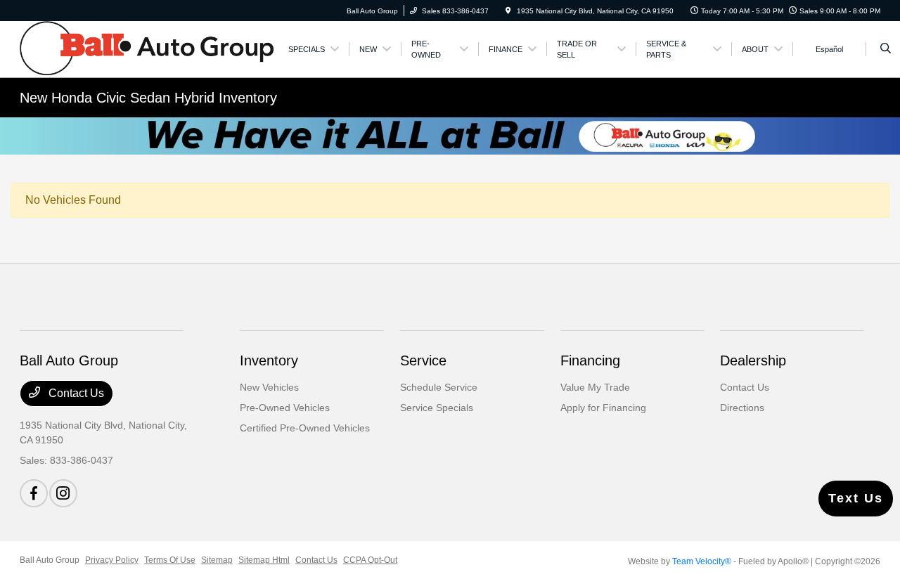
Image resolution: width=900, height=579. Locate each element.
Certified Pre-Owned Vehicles (305, 428)
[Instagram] (63, 493)
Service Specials (436, 407)
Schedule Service (438, 387)
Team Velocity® (701, 561)
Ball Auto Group (49, 560)
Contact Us (75, 393)
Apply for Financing (603, 407)
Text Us (855, 498)
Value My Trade (595, 387)
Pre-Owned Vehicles (285, 407)
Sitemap (217, 560)
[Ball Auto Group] (147, 48)
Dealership (753, 360)
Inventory (269, 360)
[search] (885, 49)
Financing (590, 360)
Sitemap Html (264, 560)
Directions (742, 407)
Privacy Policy (112, 560)
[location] (508, 11)
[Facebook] (34, 493)
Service (423, 360)
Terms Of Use (169, 560)
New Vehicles (269, 387)
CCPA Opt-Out (370, 560)
